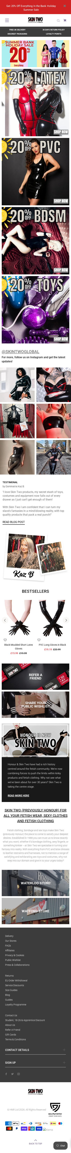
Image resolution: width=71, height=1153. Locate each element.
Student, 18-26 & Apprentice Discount (25, 1020)
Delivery (9, 936)
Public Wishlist (13, 960)
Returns (9, 975)
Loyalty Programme (15, 1004)
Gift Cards (10, 1034)
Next (66, 620)
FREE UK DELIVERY (17, 30)
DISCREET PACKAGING (17, 34)
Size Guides (11, 990)
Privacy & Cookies (14, 955)
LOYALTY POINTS (53, 34)
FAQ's (8, 945)
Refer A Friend (12, 1029)
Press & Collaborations (17, 964)
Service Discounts (14, 985)
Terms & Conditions (15, 1039)
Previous (5, 620)
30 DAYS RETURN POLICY (54, 30)
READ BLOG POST (14, 522)
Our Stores (10, 940)
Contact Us (11, 1015)
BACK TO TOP (35, 1144)
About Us (10, 1025)
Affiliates (9, 950)
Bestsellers (35, 591)
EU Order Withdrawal (16, 980)
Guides (9, 999)
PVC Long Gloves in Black (52, 644)
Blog (7, 995)
